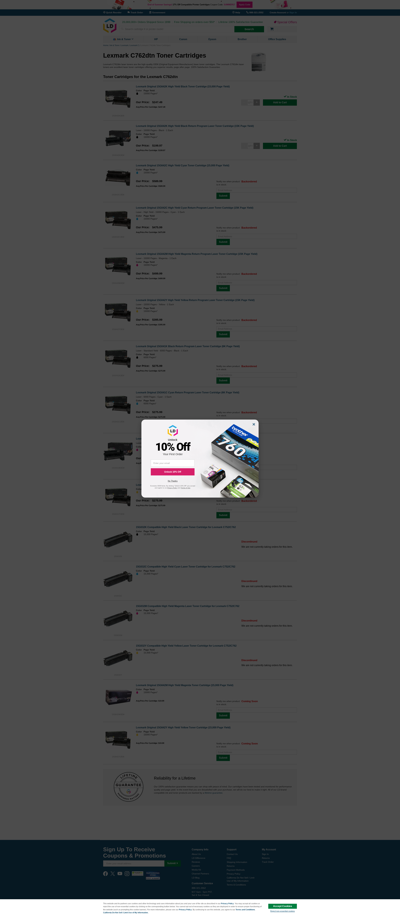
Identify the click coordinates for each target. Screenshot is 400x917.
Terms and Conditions (245, 910)
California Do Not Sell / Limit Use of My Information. (125, 913)
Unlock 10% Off (172, 471)
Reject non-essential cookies (282, 911)
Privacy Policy (227, 903)
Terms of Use (185, 488)
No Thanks (173, 481)
